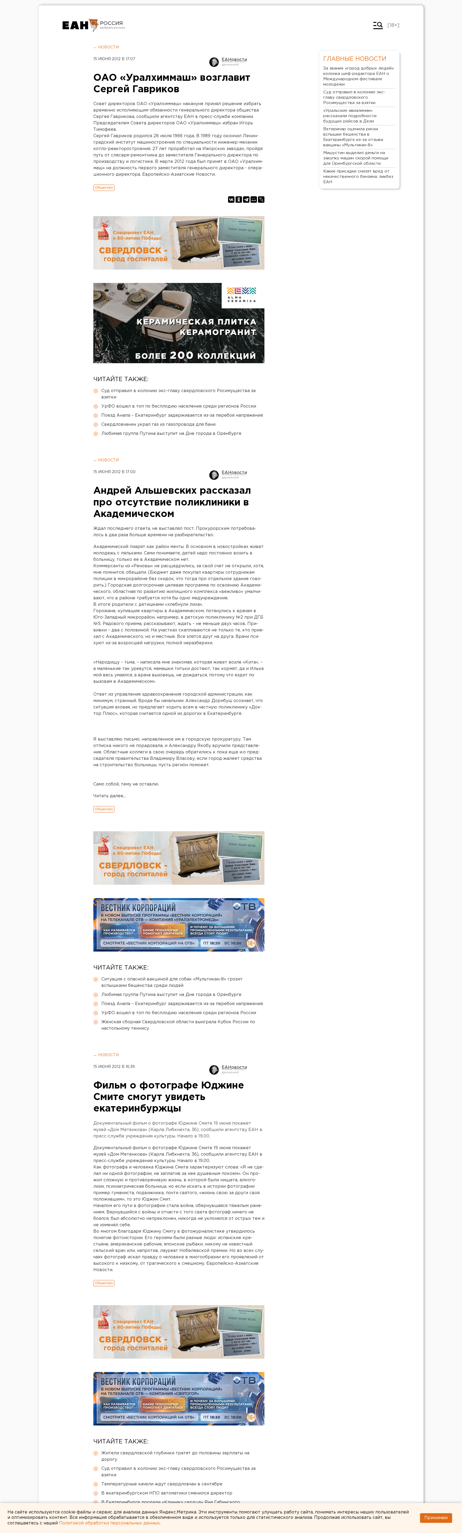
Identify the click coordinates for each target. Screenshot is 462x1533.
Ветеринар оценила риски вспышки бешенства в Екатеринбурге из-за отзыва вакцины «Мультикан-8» (353, 137)
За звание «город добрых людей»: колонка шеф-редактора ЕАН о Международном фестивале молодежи (358, 76)
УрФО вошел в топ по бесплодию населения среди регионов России (178, 406)
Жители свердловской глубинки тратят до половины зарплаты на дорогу (175, 1456)
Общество (104, 187)
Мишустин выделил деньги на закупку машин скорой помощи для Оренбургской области (355, 158)
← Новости (106, 47)
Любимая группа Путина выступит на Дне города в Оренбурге (171, 434)
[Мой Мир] (254, 199)
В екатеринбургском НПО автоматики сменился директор (166, 1493)
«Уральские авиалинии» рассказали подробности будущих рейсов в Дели (349, 116)
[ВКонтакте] (231, 199)
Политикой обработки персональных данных (109, 1523)
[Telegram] (246, 199)
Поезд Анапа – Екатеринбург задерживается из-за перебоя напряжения (182, 415)
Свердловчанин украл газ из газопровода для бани (158, 425)
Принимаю (436, 1518)
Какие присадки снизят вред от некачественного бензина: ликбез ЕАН (358, 177)
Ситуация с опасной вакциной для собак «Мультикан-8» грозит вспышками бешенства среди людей (171, 982)
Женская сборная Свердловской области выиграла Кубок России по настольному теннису (178, 1025)
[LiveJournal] (261, 199)
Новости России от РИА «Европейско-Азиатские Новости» (81, 25)
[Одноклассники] (239, 199)
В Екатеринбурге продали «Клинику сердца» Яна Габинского (170, 1502)
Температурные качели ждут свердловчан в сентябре (161, 1484)
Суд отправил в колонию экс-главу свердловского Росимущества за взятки (178, 394)
